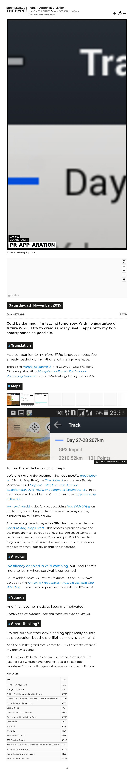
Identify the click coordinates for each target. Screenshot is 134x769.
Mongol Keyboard (37, 366)
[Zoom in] (124, 267)
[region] (67, 278)
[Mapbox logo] (13, 295)
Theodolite (54, 480)
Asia (54, 11)
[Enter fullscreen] (124, 261)
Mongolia (75, 11)
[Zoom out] (124, 270)
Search (60, 8)
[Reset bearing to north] (124, 274)
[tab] (13, 399)
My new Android (18, 506)
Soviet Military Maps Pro (26, 528)
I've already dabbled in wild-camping (37, 566)
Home (32, 8)
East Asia (63, 11)
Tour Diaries (45, 8)
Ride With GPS (79, 506)
